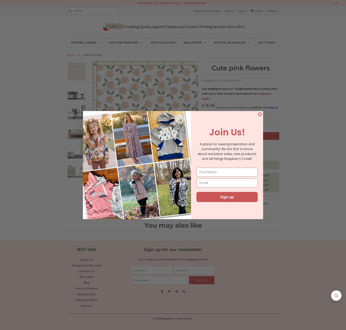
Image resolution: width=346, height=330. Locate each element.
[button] (336, 295)
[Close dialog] (260, 114)
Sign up (227, 197)
